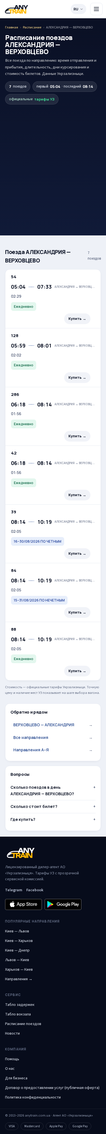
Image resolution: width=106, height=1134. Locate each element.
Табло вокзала (18, 1014)
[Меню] (96, 9)
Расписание (32, 27)
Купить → (77, 318)
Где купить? (22, 819)
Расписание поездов (23, 1024)
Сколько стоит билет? (33, 806)
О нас (10, 1068)
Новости (12, 1033)
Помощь (12, 1059)
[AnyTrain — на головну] (16, 9)
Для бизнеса (16, 1078)
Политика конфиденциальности (33, 1097)
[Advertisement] (53, 160)
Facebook (34, 890)
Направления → (19, 979)
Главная (11, 27)
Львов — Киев (17, 960)
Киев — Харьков (19, 941)
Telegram (13, 890)
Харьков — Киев (19, 969)
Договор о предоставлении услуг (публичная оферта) (52, 1088)
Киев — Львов (17, 931)
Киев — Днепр (17, 950)
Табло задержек (19, 1005)
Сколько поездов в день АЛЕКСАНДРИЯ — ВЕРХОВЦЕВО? (42, 790)
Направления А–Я (53, 749)
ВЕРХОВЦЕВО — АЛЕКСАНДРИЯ (53, 724)
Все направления (53, 737)
